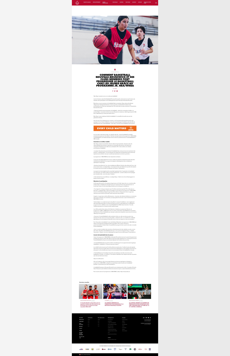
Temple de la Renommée (112, 339)
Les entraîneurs (110, 319)
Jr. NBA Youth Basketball (112, 322)
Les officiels (110, 321)
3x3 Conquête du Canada (112, 324)
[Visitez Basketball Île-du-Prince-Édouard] (130, 349)
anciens (134, 2)
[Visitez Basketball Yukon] (140, 349)
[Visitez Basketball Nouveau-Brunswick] (120, 349)
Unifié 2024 (81, 321)
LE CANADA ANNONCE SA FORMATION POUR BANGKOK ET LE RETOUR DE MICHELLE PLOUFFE (114, 304)
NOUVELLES (115, 2)
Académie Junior (110, 327)
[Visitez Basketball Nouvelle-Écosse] (125, 349)
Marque (123, 329)
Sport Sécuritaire (81, 324)
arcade (140, 2)
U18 (88, 322)
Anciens (80, 328)
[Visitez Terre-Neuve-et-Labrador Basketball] (135, 349)
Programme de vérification (112, 334)
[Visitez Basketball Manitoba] (98, 349)
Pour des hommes (101, 317)
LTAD (109, 332)
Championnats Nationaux (112, 329)
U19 (88, 321)
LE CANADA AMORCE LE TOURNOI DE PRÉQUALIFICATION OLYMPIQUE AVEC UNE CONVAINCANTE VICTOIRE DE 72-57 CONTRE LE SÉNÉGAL (139, 305)
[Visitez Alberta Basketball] (87, 349)
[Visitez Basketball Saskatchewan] (92, 349)
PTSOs (123, 326)
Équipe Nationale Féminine (134, 300)
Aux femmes (90, 317)
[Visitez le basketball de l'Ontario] (104, 349)
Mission (123, 321)
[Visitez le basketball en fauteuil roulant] (145, 349)
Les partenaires (124, 324)
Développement (111, 317)
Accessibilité (124, 327)
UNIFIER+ (122, 2)
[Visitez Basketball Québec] (110, 349)
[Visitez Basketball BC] (81, 349)
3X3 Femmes (107, 300)
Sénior (89, 319)
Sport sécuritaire (105, 3)
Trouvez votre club (147, 3)
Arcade (80, 330)
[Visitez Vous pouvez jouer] (150, 349)
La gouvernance (124, 319)
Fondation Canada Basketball (81, 333)
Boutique (81, 326)
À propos (123, 317)
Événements (81, 319)
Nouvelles (81, 317)
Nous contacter (124, 330)
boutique (128, 2)
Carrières (123, 322)
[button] (87, 2)
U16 (88, 326)
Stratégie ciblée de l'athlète (112, 330)
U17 (88, 324)
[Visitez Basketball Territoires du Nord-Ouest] (115, 349)
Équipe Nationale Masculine (85, 300)
